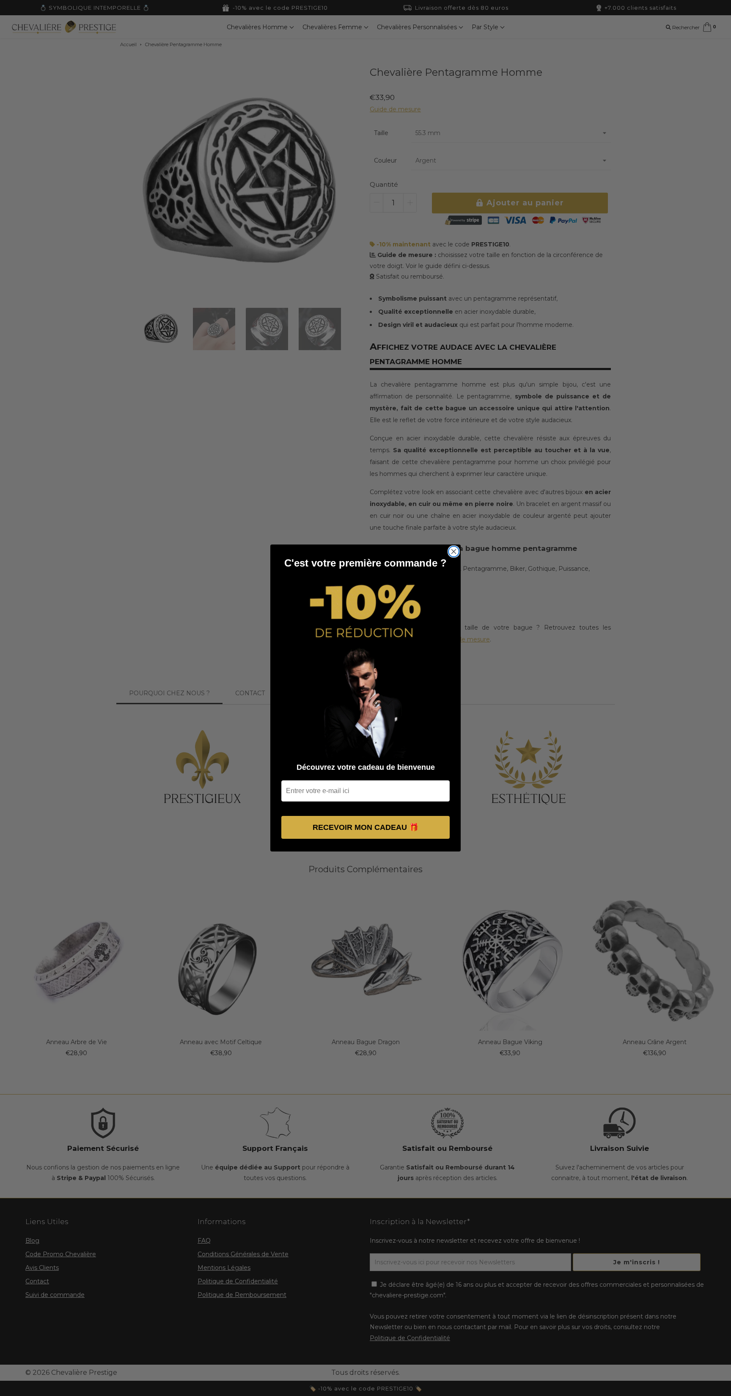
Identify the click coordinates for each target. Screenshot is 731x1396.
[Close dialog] (453, 551)
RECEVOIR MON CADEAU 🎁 (365, 827)
